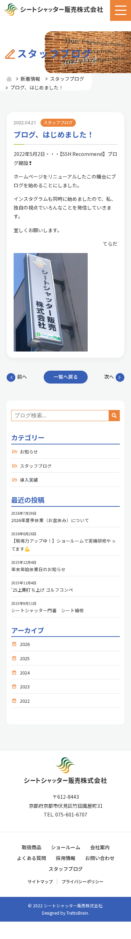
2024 (25, 672)
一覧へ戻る (65, 376)
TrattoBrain (77, 913)
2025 (25, 658)
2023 (25, 686)
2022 (25, 700)
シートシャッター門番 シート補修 (47, 610)
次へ (109, 376)
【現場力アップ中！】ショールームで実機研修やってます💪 (63, 544)
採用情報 (65, 857)
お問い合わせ (100, 857)
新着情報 (30, 78)
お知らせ (29, 451)
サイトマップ (40, 881)
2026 (25, 644)
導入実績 (29, 479)
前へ (22, 376)
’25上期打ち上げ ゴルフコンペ (42, 589)
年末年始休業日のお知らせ (38, 569)
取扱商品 (31, 847)
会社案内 (100, 847)
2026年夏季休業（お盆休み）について (50, 520)
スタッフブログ (67, 78)
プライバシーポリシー (82, 881)
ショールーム (65, 847)
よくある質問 (31, 857)
